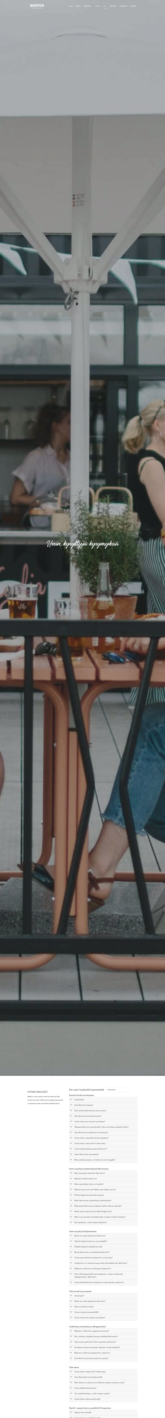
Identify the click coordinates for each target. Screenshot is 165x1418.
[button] (103, 1100)
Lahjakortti (123, 6)
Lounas (70, 6)
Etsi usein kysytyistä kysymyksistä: (87, 1090)
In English (133, 6)
